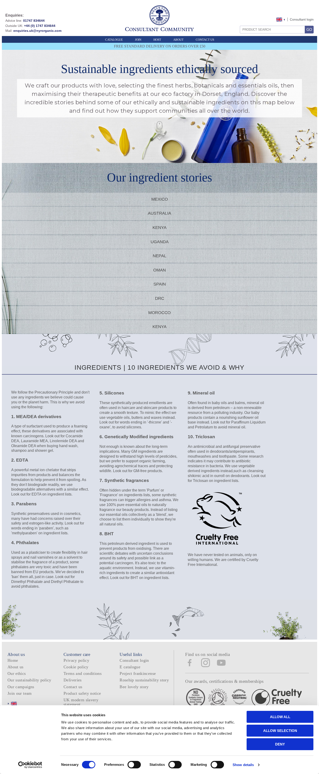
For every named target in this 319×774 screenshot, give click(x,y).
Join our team (19, 693)
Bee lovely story (134, 686)
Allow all (280, 717)
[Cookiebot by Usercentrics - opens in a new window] (30, 764)
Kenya (159, 227)
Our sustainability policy (29, 680)
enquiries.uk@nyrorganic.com (37, 31)
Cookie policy (76, 667)
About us (15, 667)
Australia (159, 213)
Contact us (73, 686)
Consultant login (302, 19)
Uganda (160, 241)
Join (138, 39)
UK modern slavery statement (81, 702)
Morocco (159, 312)
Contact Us (205, 39)
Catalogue (114, 39)
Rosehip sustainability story (144, 680)
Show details (243, 765)
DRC (159, 298)
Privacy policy (76, 660)
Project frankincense (138, 673)
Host (157, 39)
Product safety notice (82, 693)
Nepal (159, 255)
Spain (159, 284)
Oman (159, 270)
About (178, 39)
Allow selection (280, 731)
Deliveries (73, 680)
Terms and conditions (83, 673)
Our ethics (16, 673)
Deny (280, 744)
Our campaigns (20, 686)
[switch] (134, 764)
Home (12, 660)
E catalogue (130, 667)
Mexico (159, 199)
